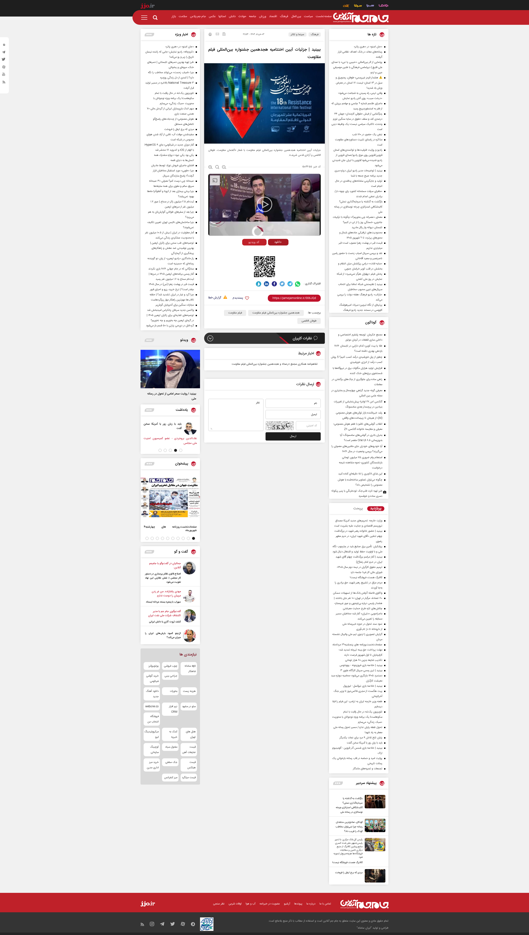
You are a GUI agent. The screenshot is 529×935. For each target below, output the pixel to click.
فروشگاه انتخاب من (153, 719)
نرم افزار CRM (173, 709)
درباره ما (310, 904)
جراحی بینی (170, 676)
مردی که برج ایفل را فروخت (349, 873)
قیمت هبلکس (191, 765)
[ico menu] (145, 17)
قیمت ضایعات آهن (189, 750)
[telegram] (3, 53)
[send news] (217, 34)
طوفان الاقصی (309, 321)
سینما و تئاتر (297, 34)
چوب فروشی (170, 666)
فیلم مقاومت (235, 313)
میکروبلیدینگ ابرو (152, 734)
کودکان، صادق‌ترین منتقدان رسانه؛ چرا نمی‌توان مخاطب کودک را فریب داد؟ (349, 826)
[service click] (346, 6)
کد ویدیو (253, 242)
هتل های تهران (191, 734)
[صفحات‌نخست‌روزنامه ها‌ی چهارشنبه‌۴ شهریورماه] (170, 497)
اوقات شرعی (235, 904)
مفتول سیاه (171, 747)
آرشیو (287, 904)
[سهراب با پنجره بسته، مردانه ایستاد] (189, 597)
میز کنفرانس (170, 777)
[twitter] (3, 60)
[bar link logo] (148, 6)
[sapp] (3, 75)
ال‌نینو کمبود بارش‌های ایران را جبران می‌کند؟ (163, 635)
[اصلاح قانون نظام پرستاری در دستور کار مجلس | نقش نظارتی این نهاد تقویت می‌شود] (189, 572)
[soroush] (258, 283)
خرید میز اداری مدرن (153, 765)
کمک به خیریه (173, 734)
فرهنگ (314, 34)
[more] (338, 783)
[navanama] (383, 6)
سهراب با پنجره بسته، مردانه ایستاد (163, 602)
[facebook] (274, 283)
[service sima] (358, 6)
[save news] (224, 34)
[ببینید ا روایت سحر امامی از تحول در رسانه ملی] (170, 369)
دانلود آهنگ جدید (152, 694)
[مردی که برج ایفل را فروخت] (374, 876)
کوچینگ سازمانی (154, 750)
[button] (180, 450)
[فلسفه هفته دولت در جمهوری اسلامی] (162, 428)
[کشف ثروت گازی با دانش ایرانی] (189, 616)
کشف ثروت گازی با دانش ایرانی (165, 622)
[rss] (3, 83)
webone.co (152, 706)
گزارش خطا (214, 297)
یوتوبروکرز (154, 666)
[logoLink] (360, 17)
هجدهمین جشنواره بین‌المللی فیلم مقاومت (276, 313)
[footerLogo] (364, 904)
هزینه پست (189, 691)
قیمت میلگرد (189, 777)
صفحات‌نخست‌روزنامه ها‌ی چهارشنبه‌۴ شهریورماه (170, 528)
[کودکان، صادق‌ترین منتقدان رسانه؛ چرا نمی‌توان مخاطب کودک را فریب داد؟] (374, 826)
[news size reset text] (217, 167)
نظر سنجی (218, 904)
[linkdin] (266, 283)
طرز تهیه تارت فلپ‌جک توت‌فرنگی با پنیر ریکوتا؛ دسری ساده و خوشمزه (356, 493)
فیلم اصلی (270, 250)
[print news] (210, 34)
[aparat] (3, 68)
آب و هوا (250, 904)
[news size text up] (210, 167)
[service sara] (370, 6)
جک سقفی (171, 762)
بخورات (173, 691)
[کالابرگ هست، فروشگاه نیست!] (374, 851)
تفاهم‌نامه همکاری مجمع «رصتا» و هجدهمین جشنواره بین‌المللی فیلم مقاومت (274, 364)
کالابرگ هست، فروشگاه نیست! (347, 862)
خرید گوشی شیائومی (152, 679)
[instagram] (3, 45)
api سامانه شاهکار (190, 669)
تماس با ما (325, 904)
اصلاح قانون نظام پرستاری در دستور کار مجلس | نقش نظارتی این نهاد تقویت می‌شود (163, 578)
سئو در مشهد (189, 706)
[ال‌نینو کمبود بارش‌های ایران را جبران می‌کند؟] (189, 635)
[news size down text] (224, 167)
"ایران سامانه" (364, 928)
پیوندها (298, 904)
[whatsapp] (297, 283)
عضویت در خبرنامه (270, 904)
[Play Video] (264, 204)
